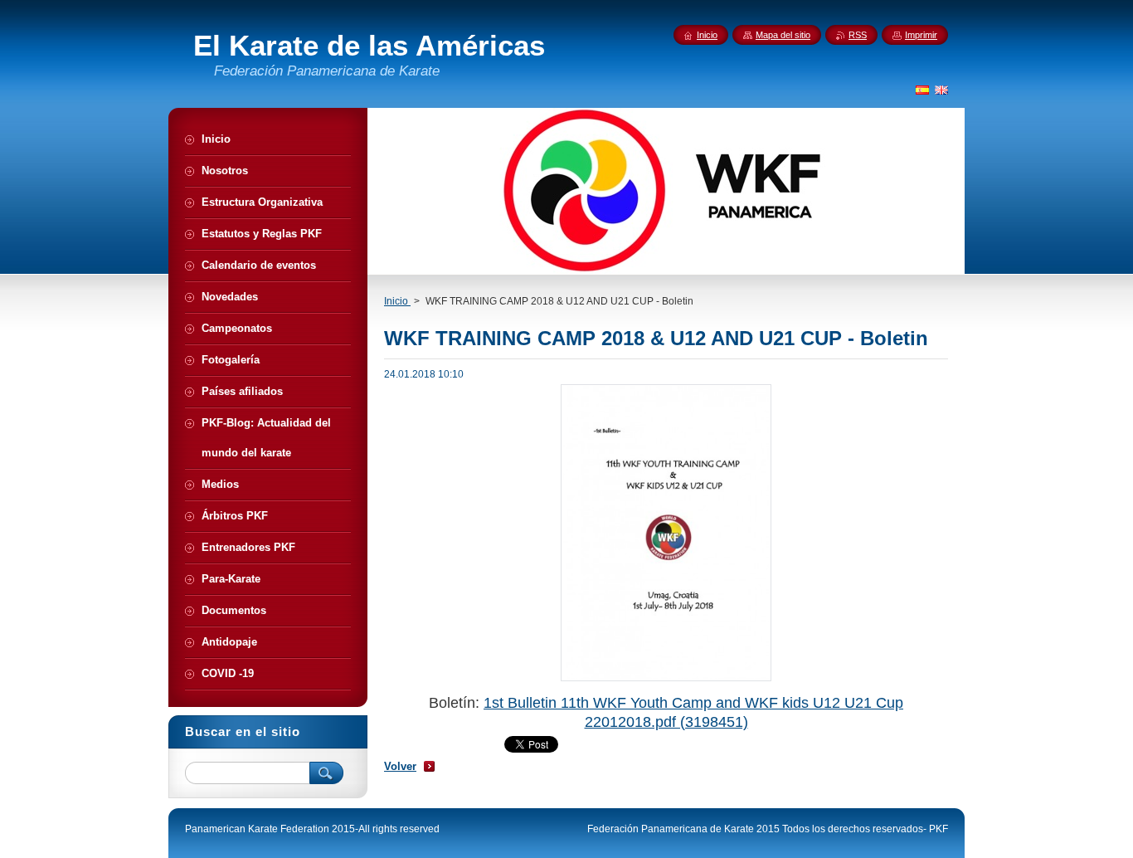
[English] (941, 89)
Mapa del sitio (783, 35)
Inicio (397, 301)
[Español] (922, 89)
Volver (400, 766)
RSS (858, 35)
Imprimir (921, 35)
